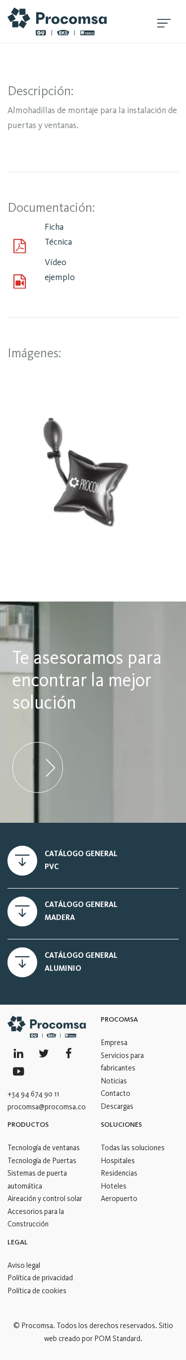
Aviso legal (23, 1265)
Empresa (114, 1042)
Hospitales (118, 1160)
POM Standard (117, 1338)
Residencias (119, 1173)
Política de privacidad (40, 1277)
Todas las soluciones (133, 1147)
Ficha (54, 226)
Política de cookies (36, 1290)
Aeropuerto (119, 1198)
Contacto (115, 1093)
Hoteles (113, 1186)
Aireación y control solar (44, 1198)
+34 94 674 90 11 (33, 1093)
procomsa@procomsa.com (49, 1106)
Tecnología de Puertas (41, 1160)
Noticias (114, 1080)
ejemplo (60, 277)
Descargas (117, 1106)
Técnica (58, 241)
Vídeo (55, 262)
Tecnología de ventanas (43, 1147)
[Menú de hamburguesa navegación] (164, 21)
